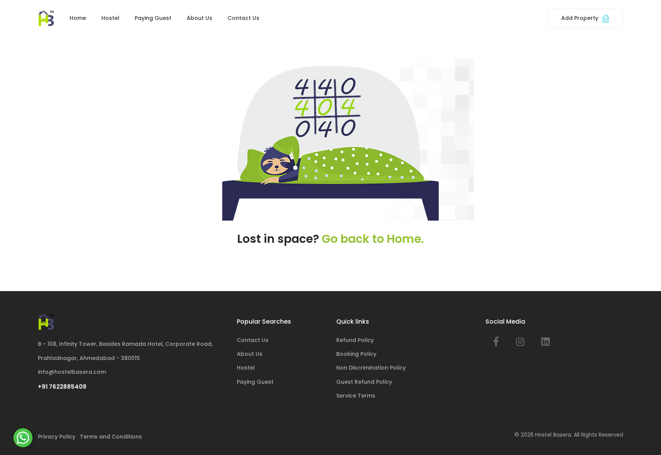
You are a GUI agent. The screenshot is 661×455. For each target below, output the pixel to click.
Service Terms (355, 395)
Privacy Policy (56, 436)
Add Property (580, 18)
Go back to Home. (373, 239)
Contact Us (243, 18)
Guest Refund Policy (364, 382)
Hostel (110, 18)
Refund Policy (355, 340)
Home (78, 18)
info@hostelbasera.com (72, 372)
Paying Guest (153, 18)
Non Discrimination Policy (371, 368)
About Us (199, 18)
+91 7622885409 (62, 387)
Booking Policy (356, 354)
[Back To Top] (643, 437)
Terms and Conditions (111, 436)
